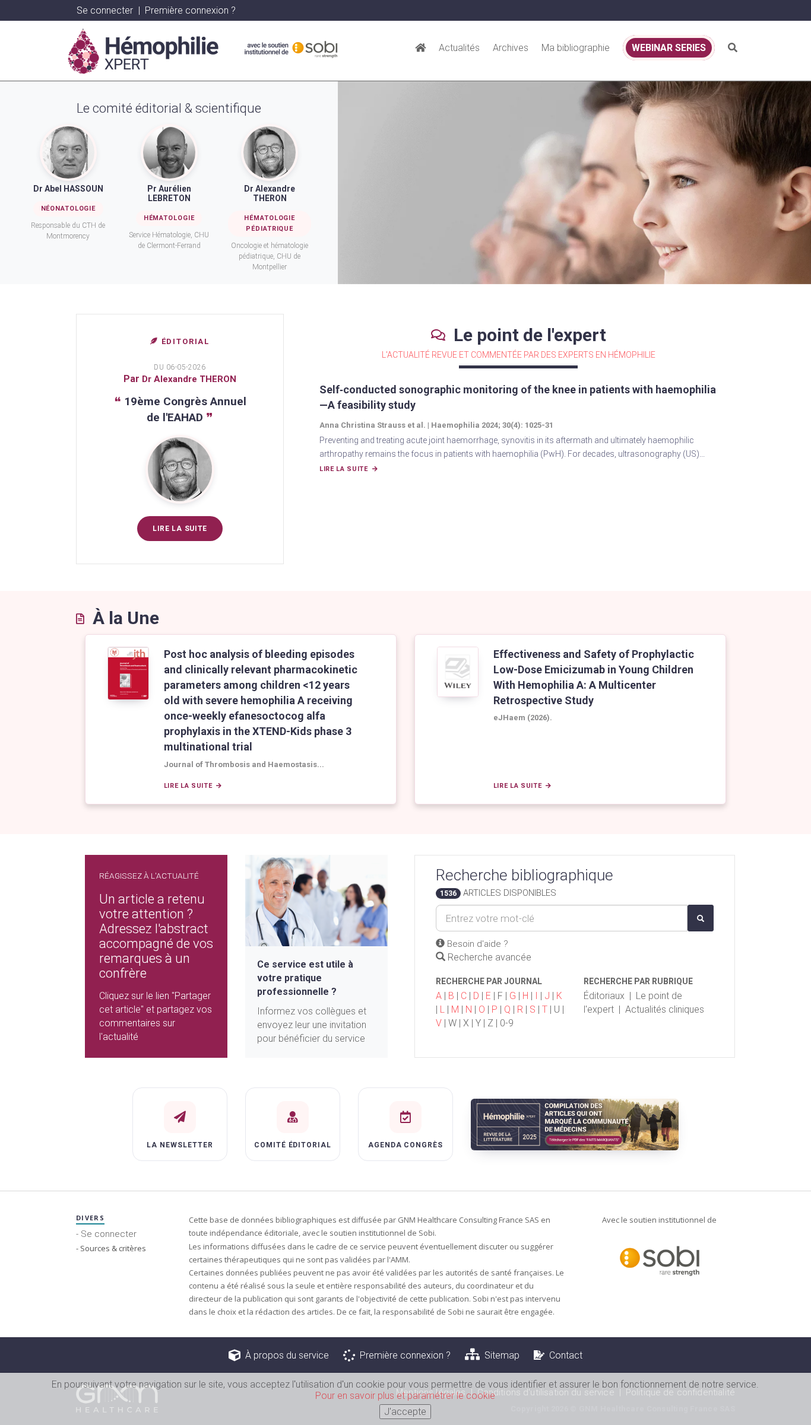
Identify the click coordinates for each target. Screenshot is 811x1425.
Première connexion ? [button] (190, 10)
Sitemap (499, 1355)
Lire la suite (180, 528)
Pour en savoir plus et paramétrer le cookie (405, 1395)
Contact (563, 1355)
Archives (510, 47)
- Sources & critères (111, 1248)
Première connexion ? (403, 1355)
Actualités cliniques (664, 1009)
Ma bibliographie (575, 47)
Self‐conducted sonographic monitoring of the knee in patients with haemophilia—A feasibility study (517, 397)
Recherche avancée (488, 957)
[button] (732, 47)
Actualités (459, 47)
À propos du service (284, 1355)
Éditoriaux (604, 995)
